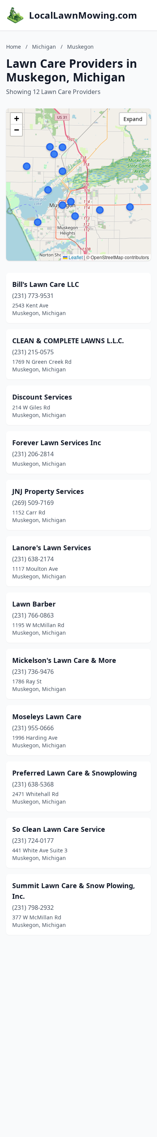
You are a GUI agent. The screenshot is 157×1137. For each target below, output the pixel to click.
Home (13, 46)
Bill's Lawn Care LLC (45, 284)
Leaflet (75, 257)
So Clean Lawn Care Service (58, 829)
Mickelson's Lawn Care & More (64, 660)
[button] (100, 210)
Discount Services (42, 396)
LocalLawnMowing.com (83, 15)
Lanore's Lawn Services (51, 547)
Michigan (44, 46)
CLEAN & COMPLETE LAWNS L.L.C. (68, 340)
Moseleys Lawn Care (47, 716)
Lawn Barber (34, 603)
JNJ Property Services (48, 491)
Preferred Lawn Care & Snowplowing (74, 772)
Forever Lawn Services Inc (56, 442)
